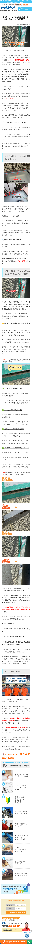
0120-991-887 (6, 918)
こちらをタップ (6, 929)
